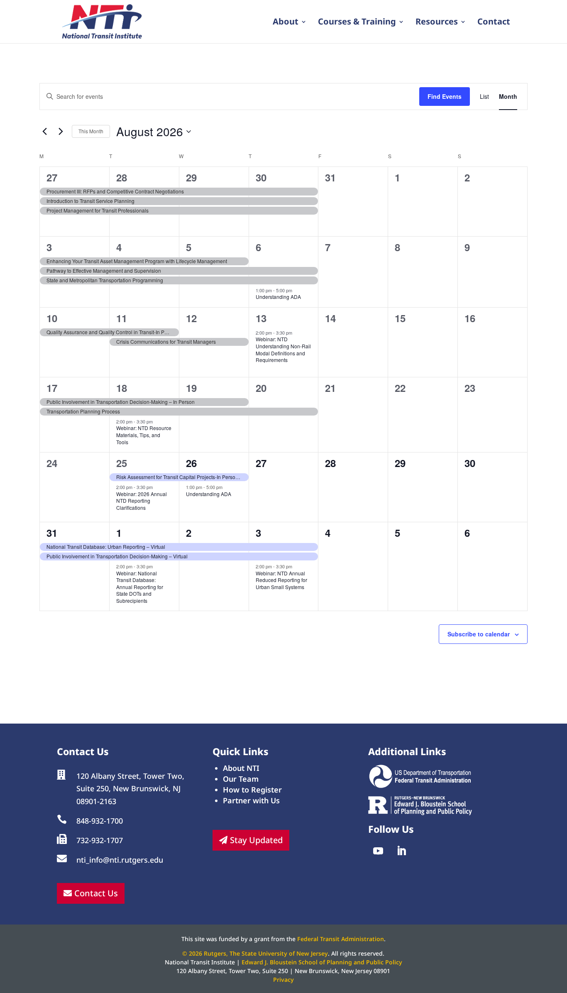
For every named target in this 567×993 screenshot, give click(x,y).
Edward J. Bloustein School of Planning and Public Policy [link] (322, 962)
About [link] (285, 23)
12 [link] (191, 318)
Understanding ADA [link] (278, 296)
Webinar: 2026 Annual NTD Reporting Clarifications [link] (141, 500)
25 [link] (121, 463)
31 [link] (51, 533)
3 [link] (49, 247)
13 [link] (261, 318)
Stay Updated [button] (256, 840)
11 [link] (121, 318)
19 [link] (191, 388)
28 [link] (121, 177)
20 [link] (261, 388)
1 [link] (119, 533)
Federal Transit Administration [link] (340, 939)
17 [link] (51, 388)
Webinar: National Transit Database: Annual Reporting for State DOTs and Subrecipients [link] (139, 587)
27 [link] (51, 177)
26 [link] (191, 463)
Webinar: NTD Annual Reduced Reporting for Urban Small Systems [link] (281, 580)
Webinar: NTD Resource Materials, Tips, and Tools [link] (143, 434)
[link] (102, 21)
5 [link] (188, 247)
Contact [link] (493, 23)
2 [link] (188, 533)
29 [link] (191, 177)
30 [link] (261, 177)
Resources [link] (436, 23)
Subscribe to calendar (478, 634)
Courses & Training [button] (357, 23)
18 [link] (121, 388)
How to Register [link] (252, 790)
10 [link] (51, 318)
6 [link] (258, 247)
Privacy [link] (283, 979)
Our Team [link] (241, 779)
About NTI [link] (241, 768)
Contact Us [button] (96, 893)
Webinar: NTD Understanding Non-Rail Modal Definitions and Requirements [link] (283, 349)
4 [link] (119, 247)
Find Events (445, 96)
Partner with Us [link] (251, 800)
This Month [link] (90, 131)
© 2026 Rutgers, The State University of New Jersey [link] (255, 953)
